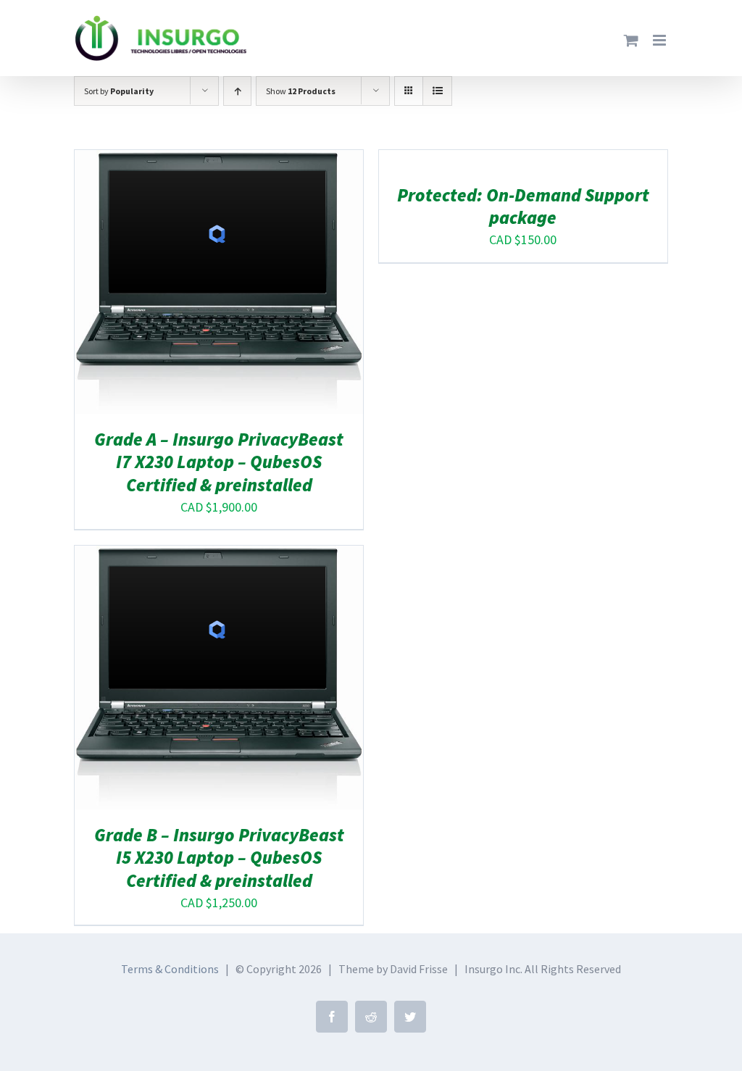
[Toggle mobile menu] (660, 40)
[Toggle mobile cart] (631, 40)
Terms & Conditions (170, 969)
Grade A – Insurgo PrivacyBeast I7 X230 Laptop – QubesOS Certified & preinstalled (218, 462)
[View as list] (437, 91)
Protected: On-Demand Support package (523, 206)
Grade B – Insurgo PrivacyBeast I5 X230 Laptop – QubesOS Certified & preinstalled (219, 857)
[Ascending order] (237, 91)
